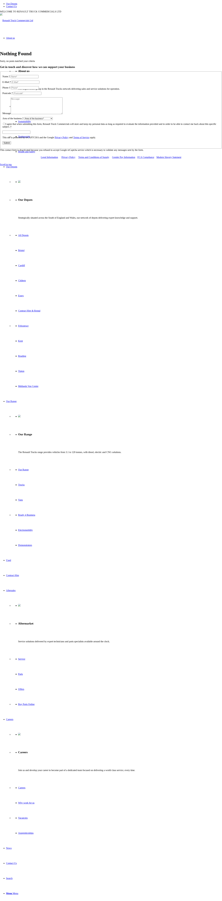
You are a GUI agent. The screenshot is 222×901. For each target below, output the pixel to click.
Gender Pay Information (123, 157)
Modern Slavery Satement (168, 157)
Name (6, 76)
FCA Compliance (145, 157)
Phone (6, 87)
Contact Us (11, 6)
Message (6, 113)
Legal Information (49, 157)
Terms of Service (81, 137)
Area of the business (13, 118)
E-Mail (6, 82)
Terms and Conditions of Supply (93, 157)
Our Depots (11, 3)
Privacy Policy (62, 137)
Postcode (7, 93)
